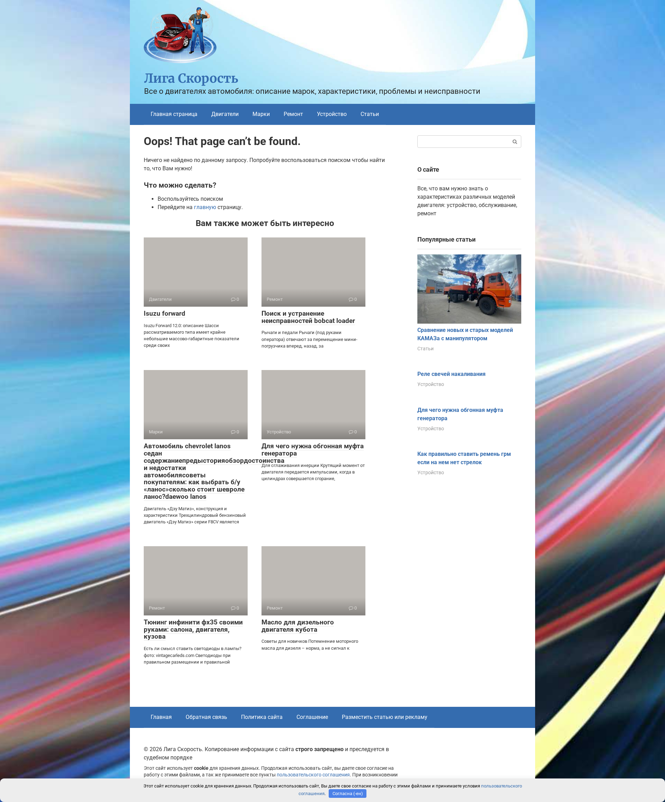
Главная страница (174, 114)
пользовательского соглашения (313, 775)
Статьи (370, 114)
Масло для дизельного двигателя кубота (297, 625)
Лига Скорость (191, 78)
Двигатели (225, 114)
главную (205, 207)
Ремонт (293, 114)
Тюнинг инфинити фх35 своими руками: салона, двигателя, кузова (193, 629)
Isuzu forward (164, 313)
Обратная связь (206, 717)
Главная (161, 717)
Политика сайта (262, 717)
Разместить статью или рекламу (384, 717)
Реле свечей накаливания (451, 374)
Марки (261, 114)
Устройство (332, 114)
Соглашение (312, 717)
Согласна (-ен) (347, 793)
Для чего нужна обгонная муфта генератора (312, 449)
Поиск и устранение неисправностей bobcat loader (308, 317)
